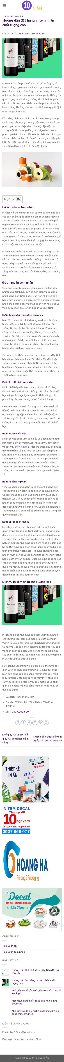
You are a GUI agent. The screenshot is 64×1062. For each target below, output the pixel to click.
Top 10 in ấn (9, 946)
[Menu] (4, 5)
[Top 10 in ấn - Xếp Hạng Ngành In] (32, 5)
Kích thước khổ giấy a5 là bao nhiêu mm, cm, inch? (34, 1002)
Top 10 (38, 1057)
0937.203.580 (20, 711)
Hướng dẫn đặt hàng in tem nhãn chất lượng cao (33, 982)
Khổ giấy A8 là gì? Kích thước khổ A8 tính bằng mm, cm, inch (35, 1012)
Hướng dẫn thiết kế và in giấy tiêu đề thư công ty (35, 972)
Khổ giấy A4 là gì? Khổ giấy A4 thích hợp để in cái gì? (15, 738)
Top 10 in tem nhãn (12, 16)
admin (42, 34)
